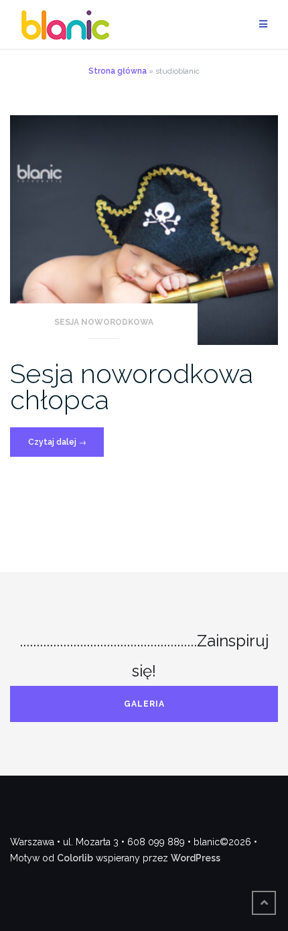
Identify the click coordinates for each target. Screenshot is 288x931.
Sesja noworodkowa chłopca (131, 386)
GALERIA (144, 704)
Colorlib (75, 858)
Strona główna (117, 71)
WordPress (195, 858)
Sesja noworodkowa (103, 322)
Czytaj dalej (66, 447)
